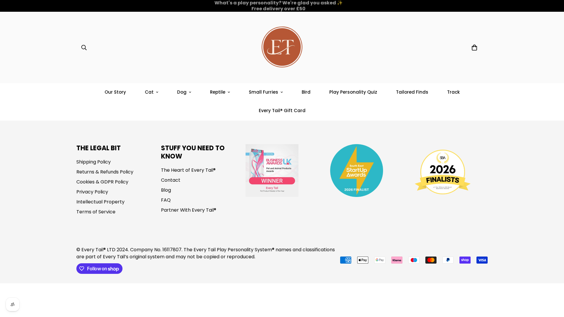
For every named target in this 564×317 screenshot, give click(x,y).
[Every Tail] (282, 47)
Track (453, 92)
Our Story (115, 92)
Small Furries (263, 92)
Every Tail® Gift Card (282, 110)
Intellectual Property (100, 201)
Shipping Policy (93, 161)
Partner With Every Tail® (188, 210)
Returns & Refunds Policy (104, 171)
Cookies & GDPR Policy (102, 181)
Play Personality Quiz (353, 92)
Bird (306, 92)
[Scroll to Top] (552, 285)
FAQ (166, 200)
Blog (166, 190)
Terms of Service (95, 211)
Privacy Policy (92, 191)
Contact (170, 180)
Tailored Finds (412, 92)
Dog (182, 92)
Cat (149, 92)
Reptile (217, 92)
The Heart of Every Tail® (188, 170)
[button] (474, 47)
